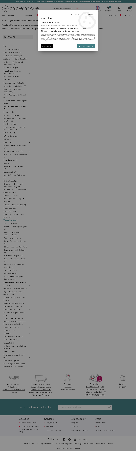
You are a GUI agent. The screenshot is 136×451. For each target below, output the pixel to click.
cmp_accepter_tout (87, 46)
